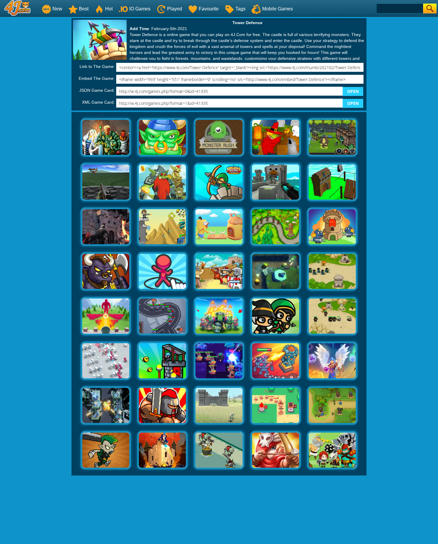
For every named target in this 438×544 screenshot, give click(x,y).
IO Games (139, 8)
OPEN (353, 91)
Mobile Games (277, 8)
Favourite (209, 8)
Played (174, 8)
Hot (109, 8)
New (57, 8)
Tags (240, 8)
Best (83, 8)
